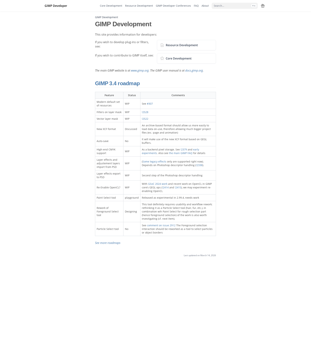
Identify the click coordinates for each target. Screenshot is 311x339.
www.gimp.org (140, 70)
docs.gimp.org (194, 70)
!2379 (184, 149)
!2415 (178, 187)
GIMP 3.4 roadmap (118, 83)
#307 (150, 103)
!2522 (145, 118)
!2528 (145, 112)
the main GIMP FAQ (180, 153)
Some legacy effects (154, 161)
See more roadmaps (107, 243)
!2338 (199, 165)
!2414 (165, 187)
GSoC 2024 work (157, 183)
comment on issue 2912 (161, 225)
